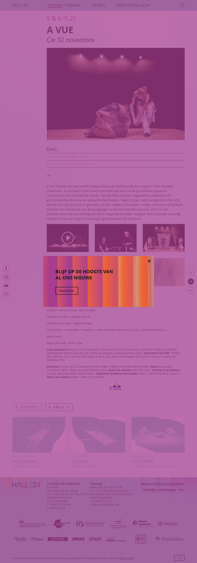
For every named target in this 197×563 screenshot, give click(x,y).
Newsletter (67, 291)
